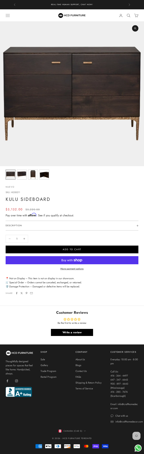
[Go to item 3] (33, 175)
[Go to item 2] (22, 175)
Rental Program (49, 377)
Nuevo (10, 187)
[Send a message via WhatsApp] (138, 448)
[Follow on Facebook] (7, 381)
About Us (80, 359)
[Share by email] (31, 293)
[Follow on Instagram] (16, 381)
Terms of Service (84, 388)
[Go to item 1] (10, 175)
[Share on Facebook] (16, 293)
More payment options (72, 268)
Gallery (44, 365)
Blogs (78, 365)
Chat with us (121, 416)
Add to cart (72, 249)
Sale (43, 359)
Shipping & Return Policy (89, 382)
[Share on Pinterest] (26, 293)
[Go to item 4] (44, 175)
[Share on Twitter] (21, 293)
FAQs (78, 377)
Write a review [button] (72, 332)
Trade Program (48, 371)
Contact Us (81, 371)
